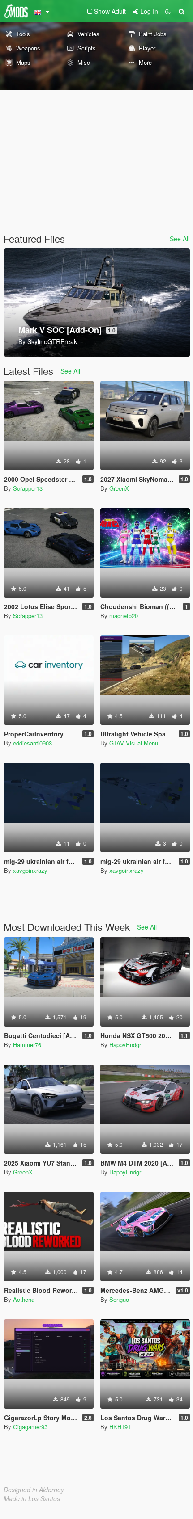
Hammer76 (27, 1044)
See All (179, 238)
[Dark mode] (168, 11)
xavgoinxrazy (30, 870)
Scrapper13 (28, 488)
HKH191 (120, 1426)
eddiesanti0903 (32, 743)
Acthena (23, 1299)
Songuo (119, 1299)
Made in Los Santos (32, 1498)
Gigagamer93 (30, 1426)
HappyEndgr (125, 1044)
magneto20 (123, 615)
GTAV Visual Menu (133, 743)
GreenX (119, 488)
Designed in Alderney (34, 1489)
